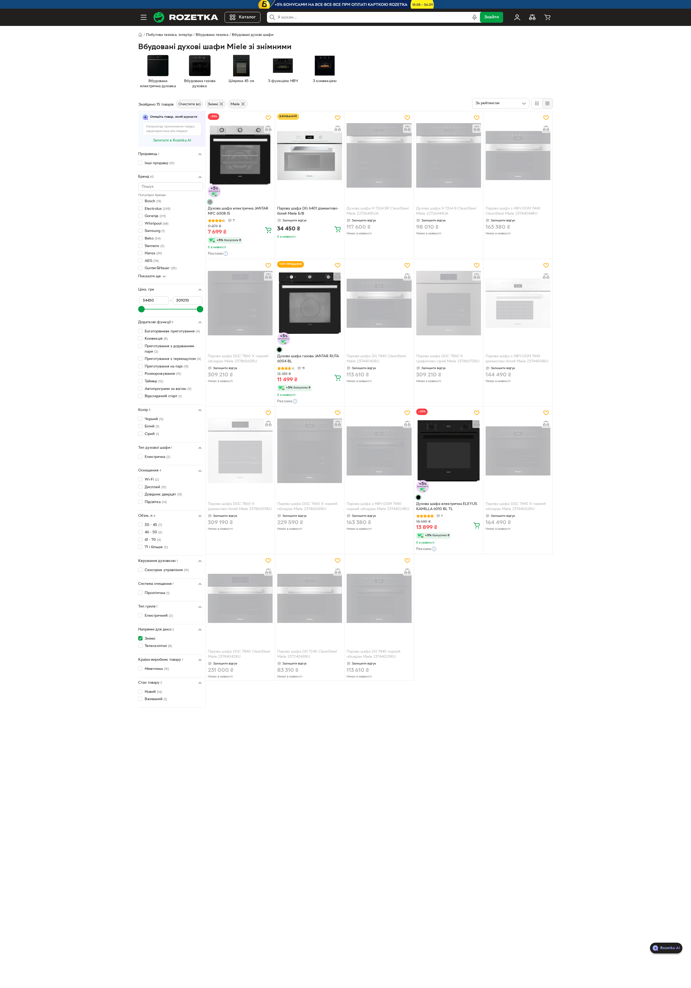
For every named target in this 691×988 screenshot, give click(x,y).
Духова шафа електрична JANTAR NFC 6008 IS (238, 211)
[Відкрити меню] (143, 17)
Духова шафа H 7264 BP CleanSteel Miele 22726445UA (378, 211)
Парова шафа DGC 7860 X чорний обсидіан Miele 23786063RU (238, 359)
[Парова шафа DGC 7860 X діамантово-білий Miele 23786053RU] (240, 451)
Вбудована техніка (212, 35)
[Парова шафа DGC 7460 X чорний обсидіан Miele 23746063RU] (309, 451)
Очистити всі (189, 104)
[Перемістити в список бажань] (268, 117)
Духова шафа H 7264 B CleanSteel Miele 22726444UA (446, 211)
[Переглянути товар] (210, 202)
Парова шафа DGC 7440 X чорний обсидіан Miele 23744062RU (516, 506)
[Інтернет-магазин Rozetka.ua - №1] (185, 17)
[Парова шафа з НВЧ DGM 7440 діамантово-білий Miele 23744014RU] (518, 303)
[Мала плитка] (547, 103)
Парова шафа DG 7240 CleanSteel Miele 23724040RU (307, 654)
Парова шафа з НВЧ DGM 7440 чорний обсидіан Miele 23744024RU (378, 506)
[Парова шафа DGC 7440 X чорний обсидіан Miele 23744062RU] (518, 451)
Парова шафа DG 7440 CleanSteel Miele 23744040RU (376, 359)
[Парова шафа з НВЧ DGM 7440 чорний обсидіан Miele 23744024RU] (379, 451)
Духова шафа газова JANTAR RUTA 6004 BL (308, 359)
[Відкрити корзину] (547, 17)
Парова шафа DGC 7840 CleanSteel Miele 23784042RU (239, 654)
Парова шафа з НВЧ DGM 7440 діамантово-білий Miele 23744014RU (517, 359)
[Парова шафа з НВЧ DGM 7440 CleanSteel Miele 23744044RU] (518, 155)
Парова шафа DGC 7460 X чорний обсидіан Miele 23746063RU (307, 506)
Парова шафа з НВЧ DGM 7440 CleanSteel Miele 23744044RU (513, 211)
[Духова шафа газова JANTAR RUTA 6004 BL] (309, 303)
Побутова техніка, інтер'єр (169, 35)
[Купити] (268, 229)
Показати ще (149, 276)
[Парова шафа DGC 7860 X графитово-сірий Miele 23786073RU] (448, 303)
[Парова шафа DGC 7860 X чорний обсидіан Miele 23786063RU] (240, 303)
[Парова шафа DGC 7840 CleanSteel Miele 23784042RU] (240, 598)
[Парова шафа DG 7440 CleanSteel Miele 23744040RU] (379, 303)
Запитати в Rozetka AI (172, 140)
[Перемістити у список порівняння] (268, 128)
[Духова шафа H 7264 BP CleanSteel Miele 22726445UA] (379, 155)
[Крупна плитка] (537, 103)
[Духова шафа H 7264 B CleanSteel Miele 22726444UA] (448, 155)
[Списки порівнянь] (532, 17)
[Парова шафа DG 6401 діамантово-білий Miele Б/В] (309, 155)
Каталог (247, 17)
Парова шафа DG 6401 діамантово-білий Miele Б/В (307, 211)
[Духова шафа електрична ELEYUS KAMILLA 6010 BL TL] (448, 451)
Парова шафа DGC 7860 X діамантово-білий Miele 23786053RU (240, 506)
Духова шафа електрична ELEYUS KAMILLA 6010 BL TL (446, 506)
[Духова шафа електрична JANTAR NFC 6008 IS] (240, 155)
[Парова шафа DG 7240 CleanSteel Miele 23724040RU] (309, 598)
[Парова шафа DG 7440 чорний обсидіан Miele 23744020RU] (379, 598)
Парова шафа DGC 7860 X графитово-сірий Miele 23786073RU (447, 359)
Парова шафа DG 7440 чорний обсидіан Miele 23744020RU (373, 654)
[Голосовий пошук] (474, 17)
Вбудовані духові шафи (252, 35)
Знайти (491, 17)
